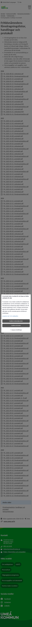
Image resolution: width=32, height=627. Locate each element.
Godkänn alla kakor (16, 325)
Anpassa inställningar (16, 330)
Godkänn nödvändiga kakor (16, 321)
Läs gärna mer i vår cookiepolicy (10, 316)
